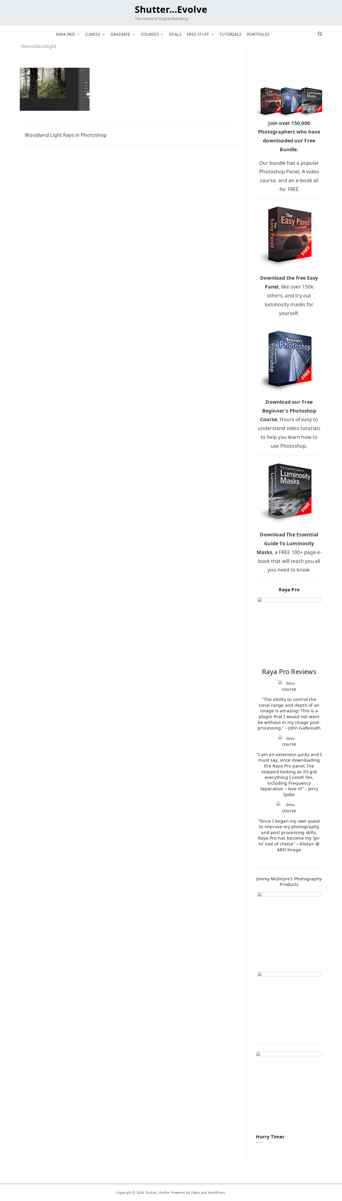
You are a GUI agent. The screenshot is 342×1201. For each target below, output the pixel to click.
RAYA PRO (65, 34)
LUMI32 (92, 34)
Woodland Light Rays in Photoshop (66, 135)
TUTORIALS (230, 34)
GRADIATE (121, 34)
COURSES (150, 34)
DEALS (175, 34)
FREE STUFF (198, 34)
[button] (77, 34)
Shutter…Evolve (171, 9)
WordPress (216, 1192)
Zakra (195, 1192)
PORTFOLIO (258, 34)
